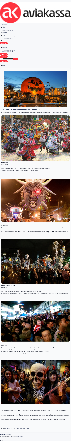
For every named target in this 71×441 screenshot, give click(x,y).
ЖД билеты (4, 33)
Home (3, 64)
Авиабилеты (4, 24)
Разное (3, 65)
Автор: (16, 429)
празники (27, 428)
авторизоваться (20, 436)
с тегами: (15, 428)
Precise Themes (23, 438)
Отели (3, 27)
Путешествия (7, 428)
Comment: (23, 429)
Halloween (19, 428)
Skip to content (2, 0)
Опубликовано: (4, 429)
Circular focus (3, 43)
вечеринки (23, 428)
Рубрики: (3, 428)
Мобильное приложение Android (8, 28)
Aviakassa (20, 429)
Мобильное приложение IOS (7, 30)
